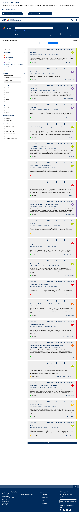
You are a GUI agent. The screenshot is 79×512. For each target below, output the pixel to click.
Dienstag (7, 90)
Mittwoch (8, 92)
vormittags (8, 107)
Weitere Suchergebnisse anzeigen (52, 442)
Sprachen (8, 62)
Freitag (7, 97)
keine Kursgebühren (10, 126)
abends (7, 112)
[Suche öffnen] (72, 20)
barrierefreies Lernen (10, 131)
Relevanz (36, 42)
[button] (52, 40)
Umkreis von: (45, 34)
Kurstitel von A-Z (73, 42)
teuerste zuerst (73, 44)
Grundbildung (9, 70)
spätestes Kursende (8, 80)
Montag (7, 87)
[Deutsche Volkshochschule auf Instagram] (64, 510)
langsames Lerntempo (10, 133)
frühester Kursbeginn (8, 75)
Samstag (7, 99)
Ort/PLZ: (16, 34)
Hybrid (36, 30)
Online (27, 30)
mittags (7, 110)
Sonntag (7, 101)
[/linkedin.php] (70, 510)
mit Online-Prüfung (10, 120)
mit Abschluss (8, 118)
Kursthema (17, 25)
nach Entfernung (43, 42)
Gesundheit (8, 59)
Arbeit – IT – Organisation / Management (14, 64)
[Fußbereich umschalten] (75, 486)
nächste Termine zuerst (53, 42)
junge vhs (8, 136)
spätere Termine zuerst (64, 42)
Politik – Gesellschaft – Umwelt (12, 55)
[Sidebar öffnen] (76, 20)
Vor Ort (17, 30)
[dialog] (39, 9)
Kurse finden (61, 28)
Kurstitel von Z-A (57, 44)
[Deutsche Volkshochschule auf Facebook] (60, 510)
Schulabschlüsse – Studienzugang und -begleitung (14, 67)
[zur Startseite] (11, 20)
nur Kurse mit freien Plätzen (11, 138)
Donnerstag (8, 94)
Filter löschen (11, 49)
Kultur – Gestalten (10, 57)
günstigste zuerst (65, 44)
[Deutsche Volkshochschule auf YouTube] (67, 510)
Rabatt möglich (9, 129)
